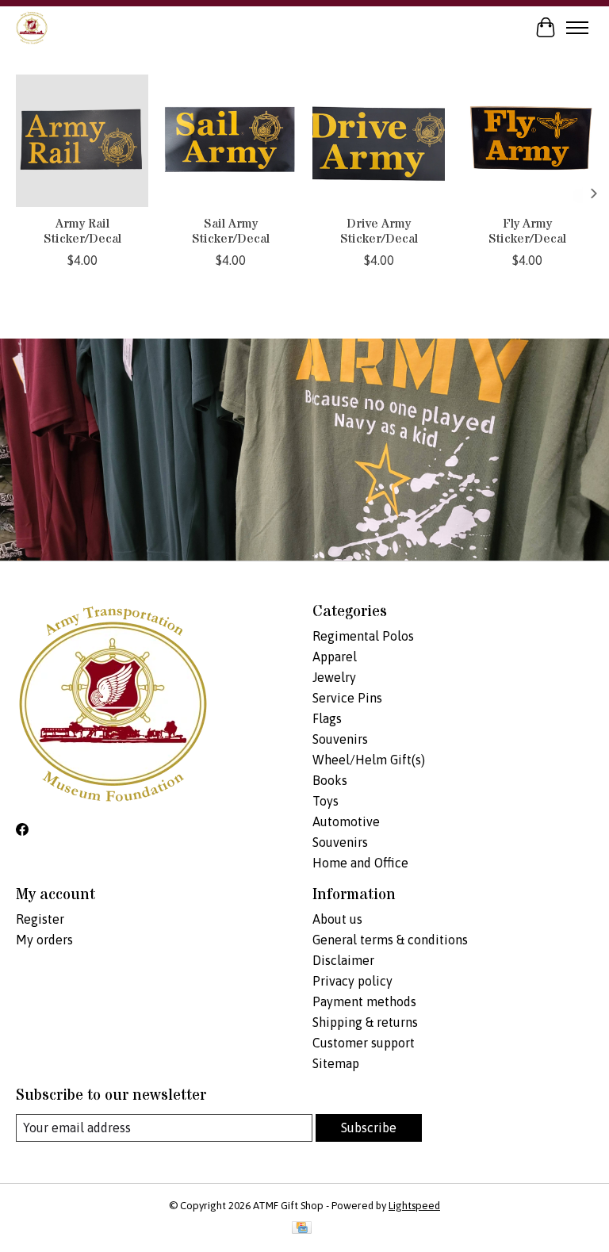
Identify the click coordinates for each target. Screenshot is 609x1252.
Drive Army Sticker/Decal (379, 231)
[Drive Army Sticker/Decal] (378, 141)
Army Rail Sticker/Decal (82, 231)
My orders (44, 939)
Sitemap (335, 1063)
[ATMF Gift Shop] (32, 27)
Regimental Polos (363, 636)
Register (40, 919)
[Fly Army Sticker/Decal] (527, 141)
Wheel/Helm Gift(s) (368, 759)
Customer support (363, 1043)
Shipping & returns (365, 1022)
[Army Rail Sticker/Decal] (82, 141)
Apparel (334, 656)
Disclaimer (343, 960)
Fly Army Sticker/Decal (527, 231)
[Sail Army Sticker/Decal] (230, 141)
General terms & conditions (390, 939)
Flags (327, 718)
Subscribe (368, 1127)
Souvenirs (340, 739)
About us (337, 919)
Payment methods (364, 1001)
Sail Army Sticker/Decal (231, 231)
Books (329, 780)
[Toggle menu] (577, 28)
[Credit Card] (302, 1228)
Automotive (346, 821)
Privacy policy (352, 981)
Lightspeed (414, 1206)
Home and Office (360, 863)
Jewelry (334, 677)
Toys (325, 801)
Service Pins (347, 698)
